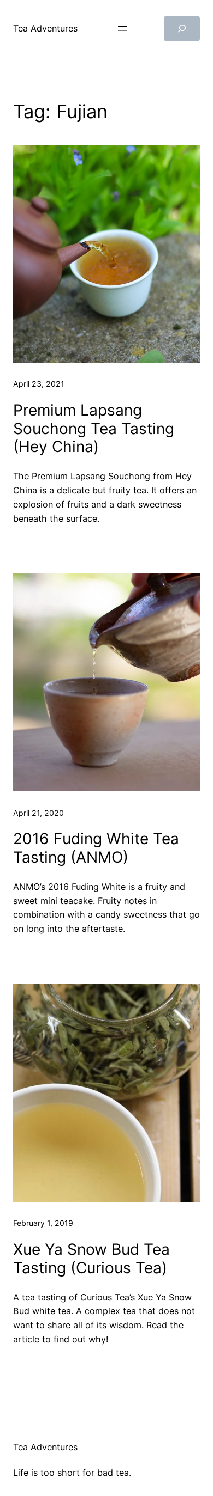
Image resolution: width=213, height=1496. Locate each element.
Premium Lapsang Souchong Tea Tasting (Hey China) (93, 428)
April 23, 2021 (38, 383)
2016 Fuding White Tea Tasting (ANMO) (96, 848)
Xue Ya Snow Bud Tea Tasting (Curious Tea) (91, 1259)
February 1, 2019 (43, 1223)
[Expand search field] (182, 28)
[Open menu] (122, 28)
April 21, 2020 (38, 812)
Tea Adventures (45, 28)
